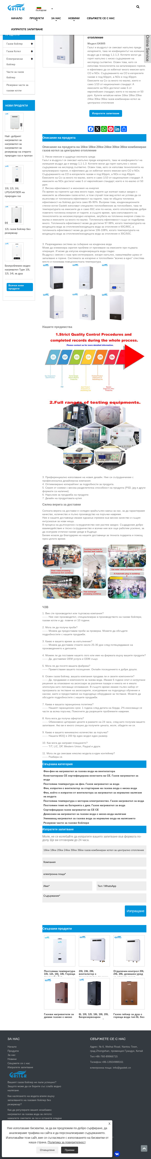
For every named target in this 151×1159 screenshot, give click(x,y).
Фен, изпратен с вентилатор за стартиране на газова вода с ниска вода (90, 788)
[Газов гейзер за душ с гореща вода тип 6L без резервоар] (129, 993)
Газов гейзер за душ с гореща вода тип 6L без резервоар (128, 1016)
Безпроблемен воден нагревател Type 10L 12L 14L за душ (17, 269)
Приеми (69, 1149)
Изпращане (135, 911)
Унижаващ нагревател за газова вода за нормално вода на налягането (89, 818)
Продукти (37, 18)
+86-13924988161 (112, 1061)
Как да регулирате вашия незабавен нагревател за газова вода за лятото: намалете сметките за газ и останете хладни (35, 1114)
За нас (56, 18)
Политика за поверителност (67, 1142)
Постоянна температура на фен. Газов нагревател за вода (81, 783)
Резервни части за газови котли (17, 87)
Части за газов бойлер (15, 74)
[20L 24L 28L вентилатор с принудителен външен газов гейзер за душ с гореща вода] (94, 951)
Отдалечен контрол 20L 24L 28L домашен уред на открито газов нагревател (128, 973)
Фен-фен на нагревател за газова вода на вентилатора (79, 771)
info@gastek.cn (122, 1067)
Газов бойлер (14, 43)
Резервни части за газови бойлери (66, 822)
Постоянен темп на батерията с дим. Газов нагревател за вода (84, 805)
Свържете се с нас (101, 18)
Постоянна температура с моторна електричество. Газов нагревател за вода (93, 800)
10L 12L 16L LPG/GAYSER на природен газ (15, 192)
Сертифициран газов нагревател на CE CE (71, 809)
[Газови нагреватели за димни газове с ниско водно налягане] (59, 993)
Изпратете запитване (27, 29)
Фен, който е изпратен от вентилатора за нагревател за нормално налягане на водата (92, 794)
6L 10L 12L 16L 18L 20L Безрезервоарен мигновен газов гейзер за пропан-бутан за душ (94, 1016)
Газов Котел (13, 51)
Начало (16, 18)
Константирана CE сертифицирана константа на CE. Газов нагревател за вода (90, 777)
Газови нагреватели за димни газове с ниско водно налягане (59, 1016)
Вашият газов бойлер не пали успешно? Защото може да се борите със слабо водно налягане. (34, 1086)
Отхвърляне (47, 1149)
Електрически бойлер (14, 61)
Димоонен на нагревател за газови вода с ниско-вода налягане (84, 813)
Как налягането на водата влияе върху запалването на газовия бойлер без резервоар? (31, 1100)
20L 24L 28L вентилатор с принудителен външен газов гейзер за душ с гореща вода (93, 973)
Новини (74, 18)
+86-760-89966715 (106, 1056)
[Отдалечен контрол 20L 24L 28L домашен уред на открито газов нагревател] (129, 951)
